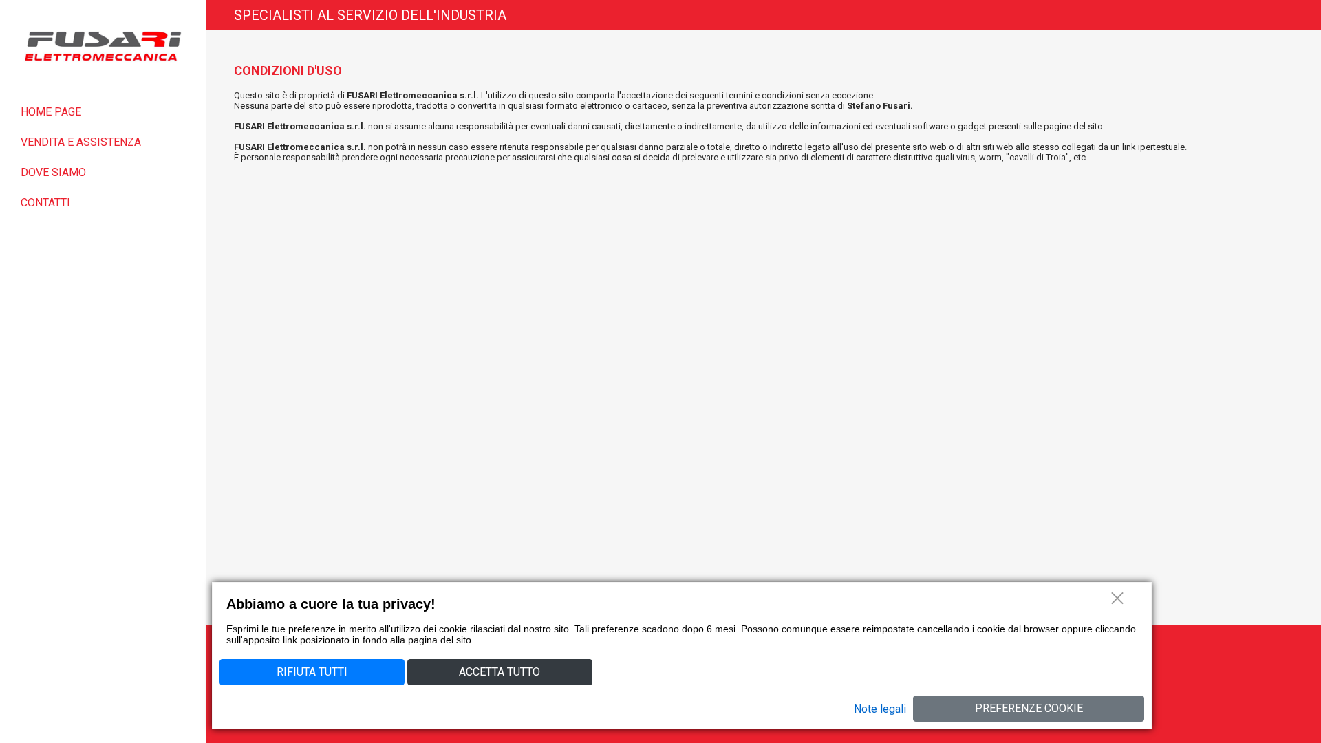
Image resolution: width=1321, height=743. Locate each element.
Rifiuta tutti (312, 671)
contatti (45, 202)
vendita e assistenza (81, 142)
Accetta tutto (499, 671)
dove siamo (53, 172)
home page (51, 111)
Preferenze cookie (1029, 708)
